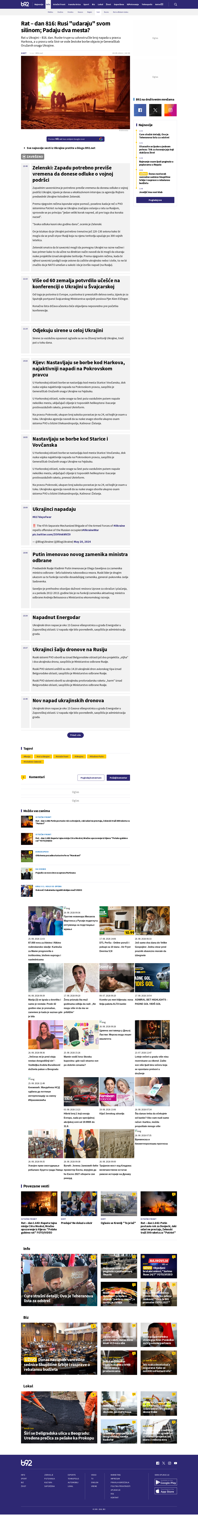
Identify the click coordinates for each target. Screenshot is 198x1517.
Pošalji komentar (118, 777)
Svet (24, 53)
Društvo (29, 1428)
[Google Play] (166, 1482)
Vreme (94, 1486)
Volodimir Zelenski (33, 761)
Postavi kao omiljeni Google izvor (66, 139)
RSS (112, 1494)
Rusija (27, 756)
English (94, 1482)
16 (30, 835)
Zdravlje (48, 1475)
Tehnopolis (73, 1478)
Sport (24, 1478)
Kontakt (115, 1497)
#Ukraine (119, 525)
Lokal (70, 1486)
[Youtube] (175, 1463)
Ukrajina (79, 756)
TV (92, 1478)
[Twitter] (155, 110)
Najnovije (38, 4)
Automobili (73, 1482)
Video (94, 1475)
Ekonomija (109, 1401)
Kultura (48, 1482)
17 (30, 818)
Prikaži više (75, 735)
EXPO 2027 (148, 1288)
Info (23, 1475)
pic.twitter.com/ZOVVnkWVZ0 (51, 534)
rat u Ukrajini (43, 756)
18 (30, 869)
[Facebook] (140, 110)
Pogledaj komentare (91, 777)
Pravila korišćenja (120, 1482)
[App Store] (166, 1491)
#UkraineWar (90, 530)
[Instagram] (170, 110)
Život (23, 1486)
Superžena (49, 1486)
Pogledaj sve (155, 200)
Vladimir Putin (97, 756)
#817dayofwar (41, 517)
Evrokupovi (42, 851)
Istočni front (62, 756)
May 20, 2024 (82, 541)
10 (30, 887)
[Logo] (25, 4)
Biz (22, 1482)
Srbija (27, 1354)
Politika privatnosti (120, 1486)
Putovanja (49, 1478)
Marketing (116, 1475)
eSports (72, 1475)
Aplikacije (115, 1490)
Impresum (115, 1478)
